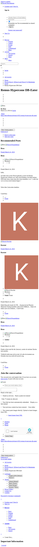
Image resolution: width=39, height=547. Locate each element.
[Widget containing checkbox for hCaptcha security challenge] (19, 431)
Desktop (7, 422)
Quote (6, 198)
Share (3, 114)
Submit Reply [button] (9, 436)
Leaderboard (12, 48)
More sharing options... (8, 130)
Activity (7, 52)
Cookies (7, 492)
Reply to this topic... (7, 392)
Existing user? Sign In (11, 6)
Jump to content (5, 1)
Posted (8, 152)
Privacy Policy (9, 489)
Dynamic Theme (13, 487)
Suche (14, 110)
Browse (7, 40)
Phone (6, 425)
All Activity (11, 53)
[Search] (1, 67)
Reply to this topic (10, 135)
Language (8, 474)
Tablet (6, 423)
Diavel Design (13, 485)
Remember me (12, 23)
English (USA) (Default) (15, 475)
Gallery (10, 43)
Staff (9, 46)
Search (10, 55)
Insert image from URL (15, 415)
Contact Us (8, 491)
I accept (3, 545)
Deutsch (11, 477)
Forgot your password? (15, 30)
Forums (10, 41)
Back (9, 511)
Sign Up (7, 33)
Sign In (11, 27)
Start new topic (9, 136)
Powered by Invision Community (11, 496)
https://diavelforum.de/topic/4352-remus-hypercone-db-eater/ (19, 115)
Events (10, 45)
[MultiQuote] (5, 197)
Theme (7, 479)
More (10, 50)
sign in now (4, 379)
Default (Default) (13, 481)
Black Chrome (13, 483)
